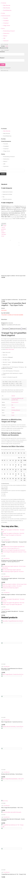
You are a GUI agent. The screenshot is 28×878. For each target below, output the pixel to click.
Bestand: (3, 308)
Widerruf (5, 35)
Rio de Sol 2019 (15, 402)
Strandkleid (5, 20)
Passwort (2, 57)
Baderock (11, 206)
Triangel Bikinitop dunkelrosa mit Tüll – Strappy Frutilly (13, 874)
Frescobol (5, 18)
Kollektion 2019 (19, 213)
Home (2, 176)
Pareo (20, 215)
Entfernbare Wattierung (17, 398)
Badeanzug (4, 206)
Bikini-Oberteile (6, 5)
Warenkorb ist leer (4, 47)
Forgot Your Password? (5, 67)
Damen (13, 407)
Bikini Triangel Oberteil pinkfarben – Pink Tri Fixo (12, 807)
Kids (13, 211)
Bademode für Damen (10, 176)
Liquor (13, 412)
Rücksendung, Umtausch (9, 30)
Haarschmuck (4, 211)
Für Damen (3, 3)
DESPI (18, 209)
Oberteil (13, 395)
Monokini (16, 215)
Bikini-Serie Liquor (10, 349)
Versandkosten (7, 539)
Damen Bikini (13, 209)
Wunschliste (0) (4, 70)
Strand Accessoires (5, 15)
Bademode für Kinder (7, 194)
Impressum (5, 40)
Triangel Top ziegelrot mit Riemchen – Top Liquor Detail (13, 542)
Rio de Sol (5, 216)
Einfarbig (13, 410)
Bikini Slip (5, 208)
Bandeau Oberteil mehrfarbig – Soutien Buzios (11, 774)
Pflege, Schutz (6, 25)
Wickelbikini (22, 218)
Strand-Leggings (4, 218)
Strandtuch (6, 23)
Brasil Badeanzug (7, 10)
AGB (4, 38)
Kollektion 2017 (20, 211)
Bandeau (17, 206)
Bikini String (12, 208)
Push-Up (23, 215)
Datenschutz (6, 33)
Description (6, 328)
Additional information (15, 328)
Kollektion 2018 (7, 213)
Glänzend (18, 410)
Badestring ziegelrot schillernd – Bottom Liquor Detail (13, 594)
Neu (3, 196)
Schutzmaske (13, 216)
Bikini (21, 206)
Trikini (13, 218)
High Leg (10, 211)
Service (3, 28)
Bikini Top (5, 209)
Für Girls (3, 13)
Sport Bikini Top (21, 217)
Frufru (13, 415)
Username (2, 51)
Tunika (18, 218)
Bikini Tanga (21, 208)
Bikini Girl (24, 206)
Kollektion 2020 (7, 215)
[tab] (6, 329)
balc (13, 206)
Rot (12, 405)
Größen (24, 328)
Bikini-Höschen (6, 7)
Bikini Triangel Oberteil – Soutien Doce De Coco (11, 721)
